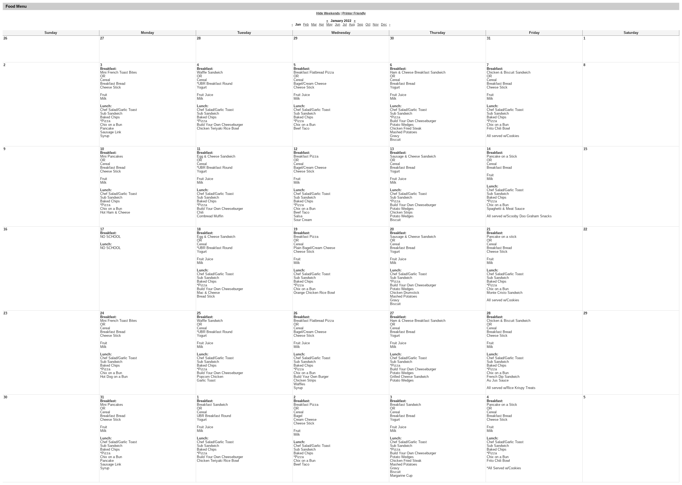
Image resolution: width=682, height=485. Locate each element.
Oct (368, 24)
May (329, 24)
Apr (321, 24)
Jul (345, 24)
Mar (314, 24)
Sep (360, 24)
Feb (306, 24)
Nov (376, 24)
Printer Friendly (354, 13)
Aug (352, 24)
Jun (337, 24)
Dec (384, 24)
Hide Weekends (328, 13)
